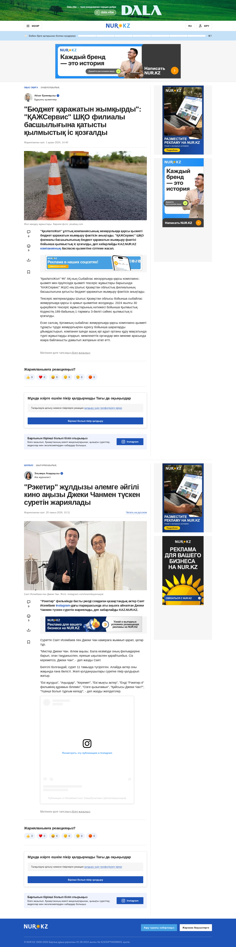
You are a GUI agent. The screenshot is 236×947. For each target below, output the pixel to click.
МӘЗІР (35, 26)
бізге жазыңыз (81, 352)
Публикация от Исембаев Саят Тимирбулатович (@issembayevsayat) (87, 798)
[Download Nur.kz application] (118, 10)
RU (190, 26)
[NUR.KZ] (118, 26)
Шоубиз (28, 465)
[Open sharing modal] (28, 260)
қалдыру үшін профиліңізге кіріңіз (103, 408)
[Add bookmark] (29, 272)
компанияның (50, 248)
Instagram (132, 441)
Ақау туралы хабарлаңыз (159, 927)
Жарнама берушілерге (195, 927)
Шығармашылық (46, 465)
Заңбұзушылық (50, 87)
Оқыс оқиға (31, 87)
